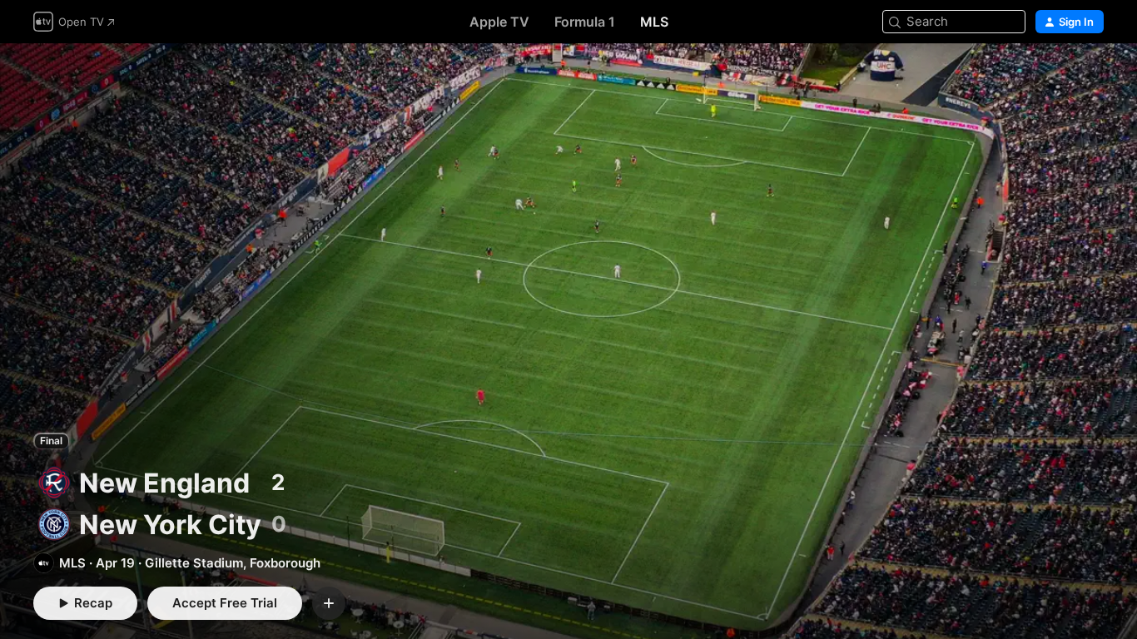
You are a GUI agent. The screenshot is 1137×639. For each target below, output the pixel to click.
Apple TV (499, 21)
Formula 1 (584, 21)
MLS (654, 21)
